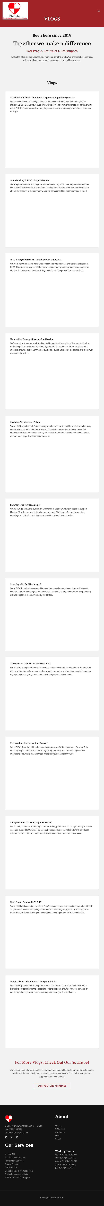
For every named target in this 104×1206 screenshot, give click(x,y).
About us (58, 1125)
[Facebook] (6, 1137)
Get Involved (60, 1129)
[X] (11, 1137)
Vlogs (52, 82)
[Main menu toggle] (98, 11)
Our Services (60, 1132)
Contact (58, 1139)
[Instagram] (17, 1137)
